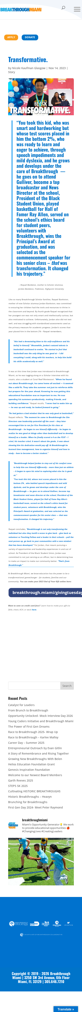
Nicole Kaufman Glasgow (28, 68)
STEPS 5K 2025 (18, 786)
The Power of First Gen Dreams (29, 726)
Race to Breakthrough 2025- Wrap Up (33, 732)
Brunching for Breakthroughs (27, 802)
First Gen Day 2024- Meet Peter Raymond (35, 807)
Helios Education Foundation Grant (31, 764)
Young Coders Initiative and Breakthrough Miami (40, 721)
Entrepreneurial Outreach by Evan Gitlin (35, 748)
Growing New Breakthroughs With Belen (35, 759)
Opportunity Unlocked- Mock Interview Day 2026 (40, 716)
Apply (11, 37)
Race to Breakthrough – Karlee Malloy (33, 737)
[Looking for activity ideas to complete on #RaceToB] (41, 871)
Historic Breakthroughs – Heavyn (30, 796)
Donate (30, 37)
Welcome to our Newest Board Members (35, 775)
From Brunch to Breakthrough (28, 710)
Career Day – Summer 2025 (26, 743)
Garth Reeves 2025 (20, 780)
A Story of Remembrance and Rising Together (38, 753)
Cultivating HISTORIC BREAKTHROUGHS (34, 791)
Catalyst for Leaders (21, 705)
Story (11, 72)
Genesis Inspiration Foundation (29, 770)
